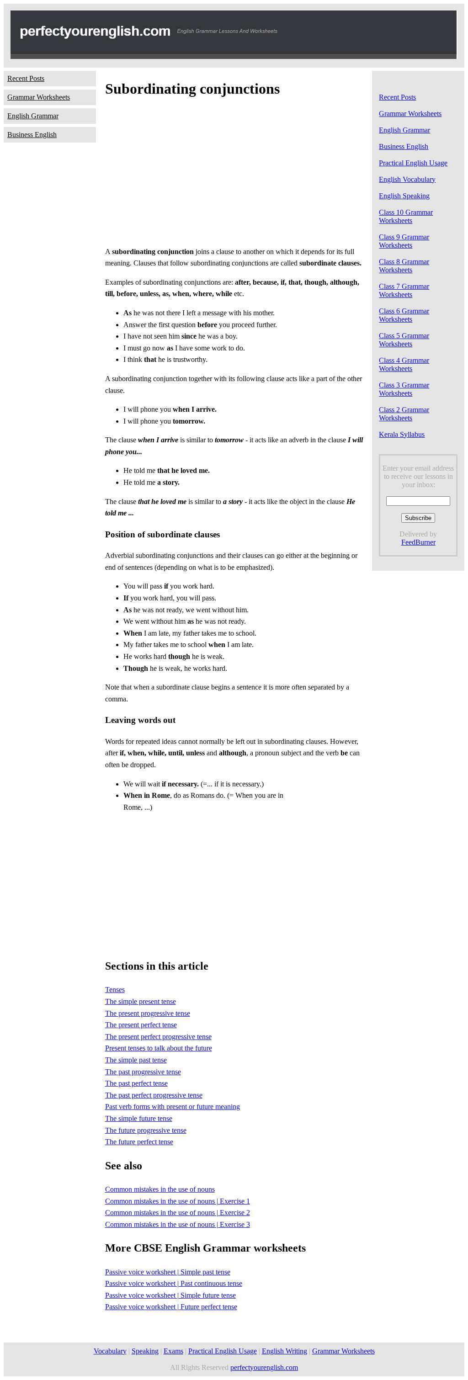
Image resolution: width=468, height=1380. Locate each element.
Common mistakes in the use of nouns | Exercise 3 (177, 1224)
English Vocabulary (407, 179)
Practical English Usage (413, 163)
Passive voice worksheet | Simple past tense (167, 1272)
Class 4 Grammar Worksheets (404, 364)
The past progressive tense (143, 1072)
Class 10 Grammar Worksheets (406, 216)
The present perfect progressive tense (158, 1036)
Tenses (115, 989)
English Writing (284, 1351)
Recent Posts (25, 78)
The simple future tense (138, 1118)
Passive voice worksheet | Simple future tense (170, 1295)
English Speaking (404, 196)
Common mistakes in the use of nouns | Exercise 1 (177, 1201)
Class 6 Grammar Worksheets (404, 315)
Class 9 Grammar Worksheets (404, 241)
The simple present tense (140, 1001)
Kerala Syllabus (402, 434)
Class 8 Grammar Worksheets (404, 266)
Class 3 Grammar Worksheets (404, 389)
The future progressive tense (145, 1130)
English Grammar (32, 116)
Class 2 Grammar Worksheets (404, 414)
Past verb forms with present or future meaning (172, 1106)
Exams (173, 1351)
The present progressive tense (147, 1013)
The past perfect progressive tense (153, 1095)
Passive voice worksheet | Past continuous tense (173, 1283)
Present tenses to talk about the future (158, 1048)
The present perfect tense (141, 1025)
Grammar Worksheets (38, 97)
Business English (32, 134)
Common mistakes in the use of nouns (160, 1189)
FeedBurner (418, 542)
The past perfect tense (136, 1083)
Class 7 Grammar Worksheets (404, 290)
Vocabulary (110, 1351)
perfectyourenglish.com (264, 1367)
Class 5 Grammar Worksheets (404, 340)
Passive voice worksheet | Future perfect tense (171, 1307)
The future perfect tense (139, 1142)
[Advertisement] (234, 175)
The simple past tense (136, 1060)
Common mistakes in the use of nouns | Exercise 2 (177, 1212)
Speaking (145, 1351)
